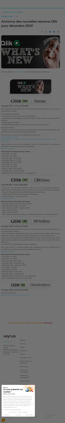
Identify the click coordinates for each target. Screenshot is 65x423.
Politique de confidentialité (33, 416)
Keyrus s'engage (25, 381)
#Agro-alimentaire (26, 322)
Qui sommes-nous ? (26, 358)
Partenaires (23, 351)
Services (22, 344)
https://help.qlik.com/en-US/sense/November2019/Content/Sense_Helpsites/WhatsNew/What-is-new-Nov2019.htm (29, 139)
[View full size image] (30, 86)
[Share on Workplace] (58, 31)
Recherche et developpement (24, 376)
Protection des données (50, 416)
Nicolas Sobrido (19, 72)
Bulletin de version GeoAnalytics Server (15, 295)
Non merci (7, 415)
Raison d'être (24, 366)
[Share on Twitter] (46, 31)
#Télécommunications (14, 322)
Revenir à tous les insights (13, 12)
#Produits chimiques (37, 322)
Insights (22, 347)
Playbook (23, 340)
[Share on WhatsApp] (41, 31)
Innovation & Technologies (24, 371)
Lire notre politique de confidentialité (12, 409)
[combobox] (8, 342)
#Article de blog (48, 322)
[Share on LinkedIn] (50, 31)
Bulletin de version (8, 149)
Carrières (23, 354)
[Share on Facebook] (54, 31)
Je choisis (18, 415)
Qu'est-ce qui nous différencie (25, 362)
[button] (3, 420)
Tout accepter (29, 415)
